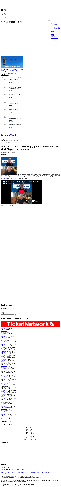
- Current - (30, 439)
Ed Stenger (19, 476)
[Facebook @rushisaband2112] (7, 22)
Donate (5, 17)
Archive (5, 10)
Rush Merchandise (55, 28)
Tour (5, 11)
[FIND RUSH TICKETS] (12, 67)
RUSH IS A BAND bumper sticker (9, 70)
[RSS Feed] (4, 22)
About (52, 34)
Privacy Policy (54, 38)
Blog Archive (54, 24)
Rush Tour (53, 26)
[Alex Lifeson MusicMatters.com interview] (9, 174)
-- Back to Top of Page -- (6, 467)
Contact (5, 16)
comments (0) (18, 153)
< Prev (24, 439)
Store (5, 14)
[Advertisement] (30, 4)
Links (52, 32)
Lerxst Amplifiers (27, 175)
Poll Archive (54, 35)
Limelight (40, 175)
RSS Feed (24, 469)
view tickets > (4, 328)
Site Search (53, 36)
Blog (5, 9)
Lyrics (5, 13)
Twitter (19, 469)
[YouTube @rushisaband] (18, 22)
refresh (2, 311)
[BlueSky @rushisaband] (12, 22)
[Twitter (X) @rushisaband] (15, 22)
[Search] (2, 22)
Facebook (14, 469)
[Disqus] (30, 244)
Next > (36, 439)
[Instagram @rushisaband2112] (10, 22)
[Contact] (20, 22)
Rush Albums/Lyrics (55, 27)
